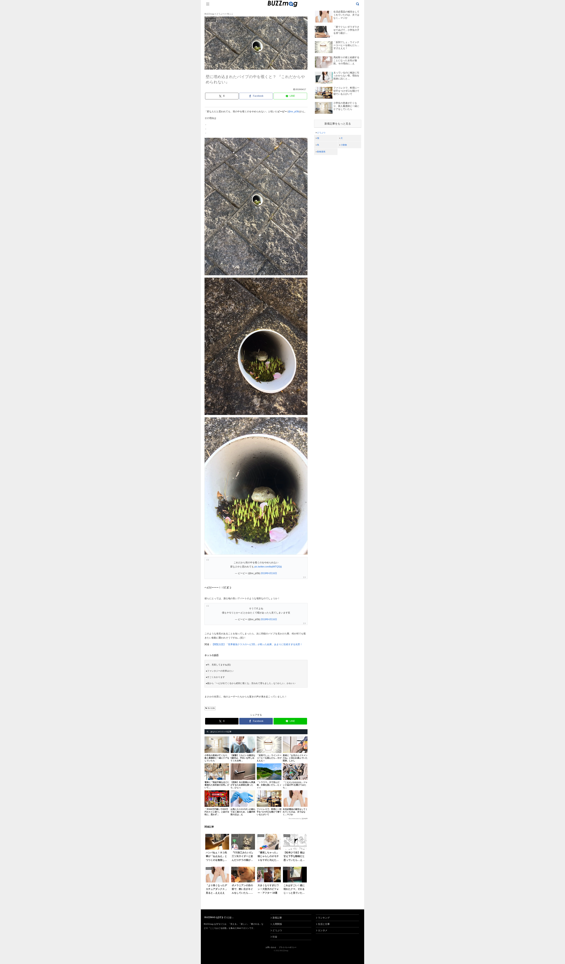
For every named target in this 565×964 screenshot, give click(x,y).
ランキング (324, 917)
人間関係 (277, 924)
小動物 (344, 145)
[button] (30, 648)
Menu (208, 4)
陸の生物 (211, 708)
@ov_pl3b (293, 111)
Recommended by (295, 818)
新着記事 (277, 917)
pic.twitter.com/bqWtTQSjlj (268, 566)
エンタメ (322, 930)
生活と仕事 (324, 924)
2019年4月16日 (269, 573)
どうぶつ (321, 132)
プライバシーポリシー (287, 947)
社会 (274, 936)
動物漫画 (321, 151)
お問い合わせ (271, 947)
